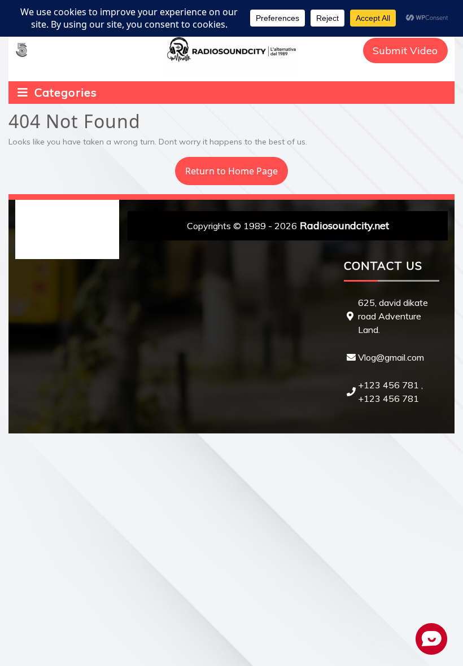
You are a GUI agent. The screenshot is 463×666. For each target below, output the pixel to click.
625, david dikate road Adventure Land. (393, 316)
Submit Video (405, 50)
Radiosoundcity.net (344, 225)
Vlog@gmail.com (391, 357)
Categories (64, 92)
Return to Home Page (226, 167)
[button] (21, 50)
